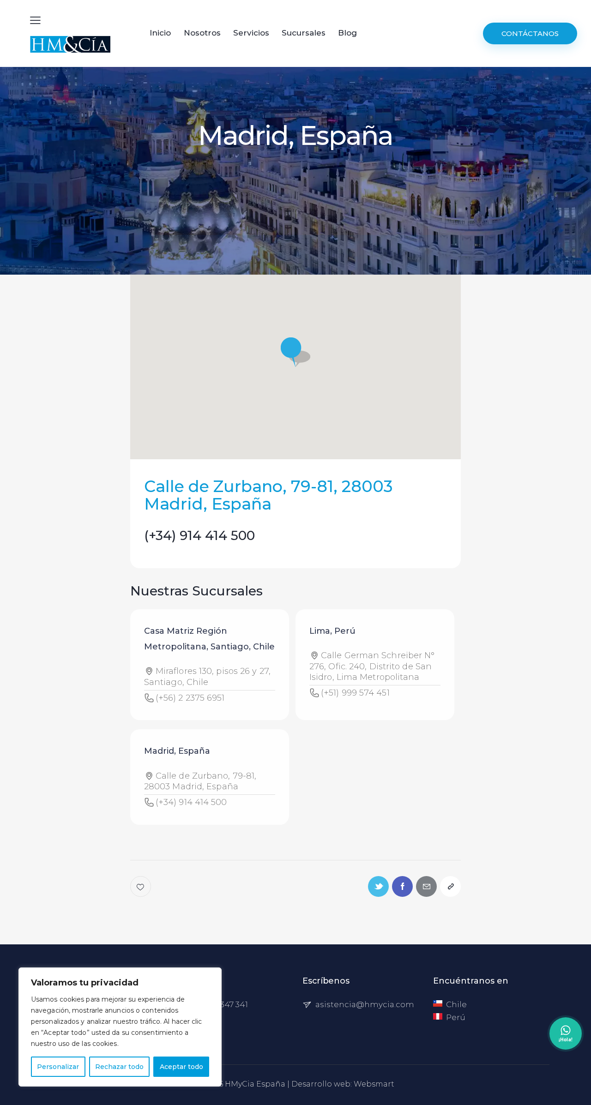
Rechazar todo (119, 1067)
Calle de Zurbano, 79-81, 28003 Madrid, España (200, 781)
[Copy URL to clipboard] (450, 886)
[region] (120, 1027)
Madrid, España (177, 751)
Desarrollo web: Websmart (342, 1084)
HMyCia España (255, 1084)
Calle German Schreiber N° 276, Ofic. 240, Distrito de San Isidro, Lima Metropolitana (372, 666)
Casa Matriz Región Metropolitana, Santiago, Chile (209, 639)
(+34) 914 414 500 (199, 535)
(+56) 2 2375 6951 (190, 698)
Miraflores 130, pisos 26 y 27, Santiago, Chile (207, 676)
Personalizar (58, 1067)
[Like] (141, 886)
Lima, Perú (332, 631)
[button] (295, 352)
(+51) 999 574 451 (355, 693)
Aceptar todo (181, 1067)
